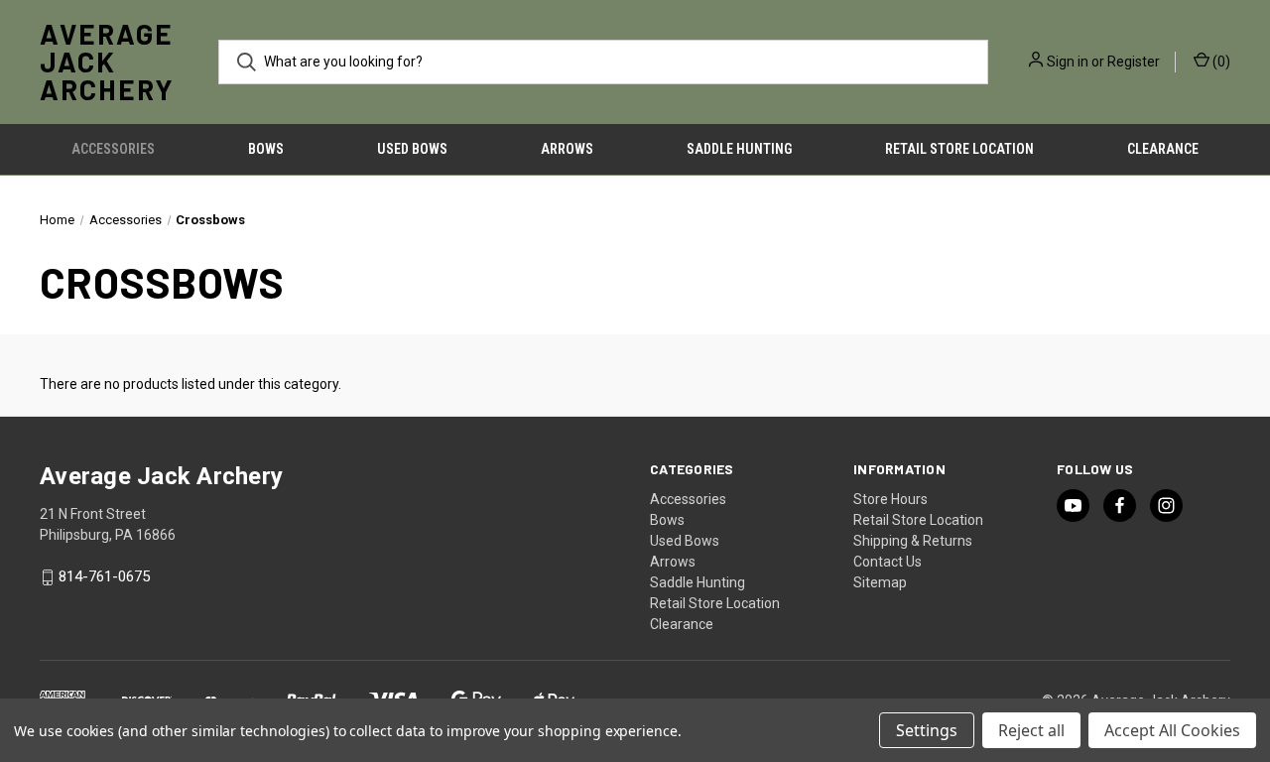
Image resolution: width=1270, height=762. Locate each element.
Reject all (1031, 730)
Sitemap (880, 582)
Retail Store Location (959, 149)
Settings (926, 730)
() (1219, 61)
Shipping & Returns (912, 541)
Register (1133, 61)
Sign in (1067, 61)
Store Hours (890, 499)
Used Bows (412, 149)
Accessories (113, 149)
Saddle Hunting (739, 149)
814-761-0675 (104, 577)
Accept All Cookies (1172, 730)
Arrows (567, 149)
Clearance (1163, 149)
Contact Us (887, 562)
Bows (266, 149)
